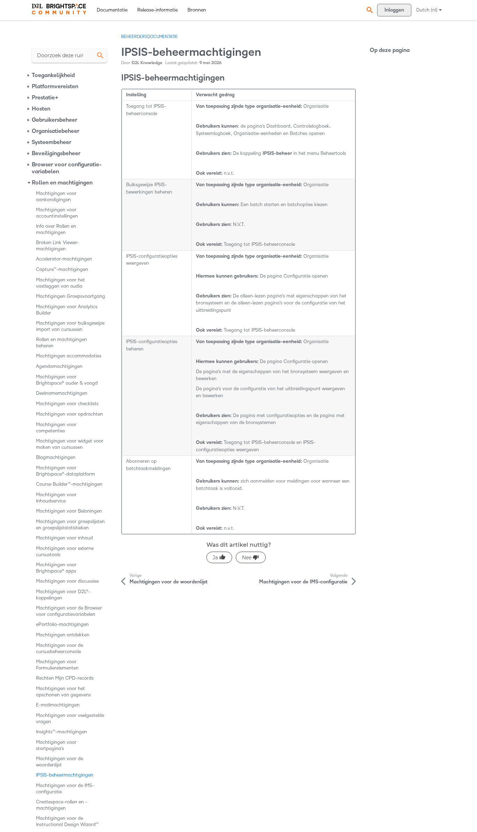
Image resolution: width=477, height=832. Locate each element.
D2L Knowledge (147, 63)
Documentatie (112, 10)
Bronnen (197, 10)
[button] (369, 10)
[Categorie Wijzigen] (29, 75)
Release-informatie (157, 10)
